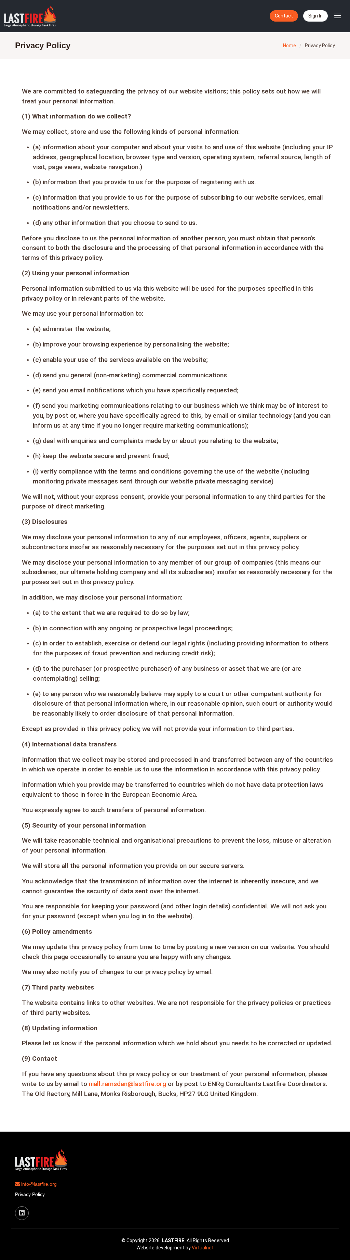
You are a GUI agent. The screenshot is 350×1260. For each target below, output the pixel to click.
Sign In (315, 15)
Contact (284, 15)
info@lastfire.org (38, 1184)
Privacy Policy (30, 1194)
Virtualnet (203, 1247)
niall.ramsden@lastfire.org (127, 1084)
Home (289, 45)
